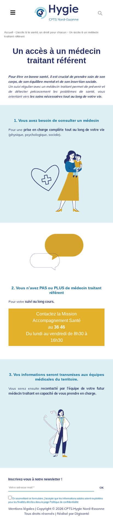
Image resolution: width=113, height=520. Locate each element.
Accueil (8, 32)
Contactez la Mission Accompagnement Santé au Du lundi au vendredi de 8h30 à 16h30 (56, 327)
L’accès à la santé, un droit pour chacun (41, 32)
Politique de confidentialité (64, 502)
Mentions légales (21, 509)
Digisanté (82, 513)
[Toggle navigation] (12, 12)
